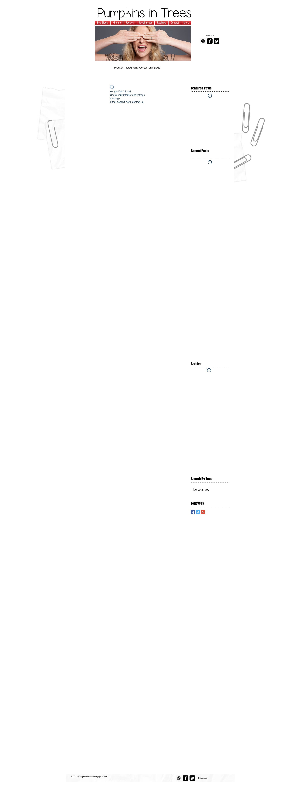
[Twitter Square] (216, 41)
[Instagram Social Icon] (203, 41)
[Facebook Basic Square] (193, 512)
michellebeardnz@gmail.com (95, 777)
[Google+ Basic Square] (203, 512)
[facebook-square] (210, 41)
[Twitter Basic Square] (198, 512)
